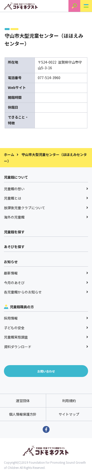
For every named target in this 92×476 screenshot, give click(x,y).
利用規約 (69, 400)
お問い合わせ (46, 371)
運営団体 (23, 400)
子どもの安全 (14, 327)
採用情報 (11, 318)
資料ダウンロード (17, 346)
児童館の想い (14, 188)
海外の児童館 (14, 217)
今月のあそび (14, 282)
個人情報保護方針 (23, 414)
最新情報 (11, 273)
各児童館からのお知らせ (23, 291)
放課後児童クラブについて (24, 207)
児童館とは (12, 198)
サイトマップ (69, 414)
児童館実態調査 (16, 337)
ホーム (9, 154)
